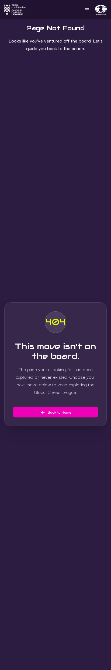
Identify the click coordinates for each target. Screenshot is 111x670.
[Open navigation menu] (87, 10)
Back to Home (59, 412)
